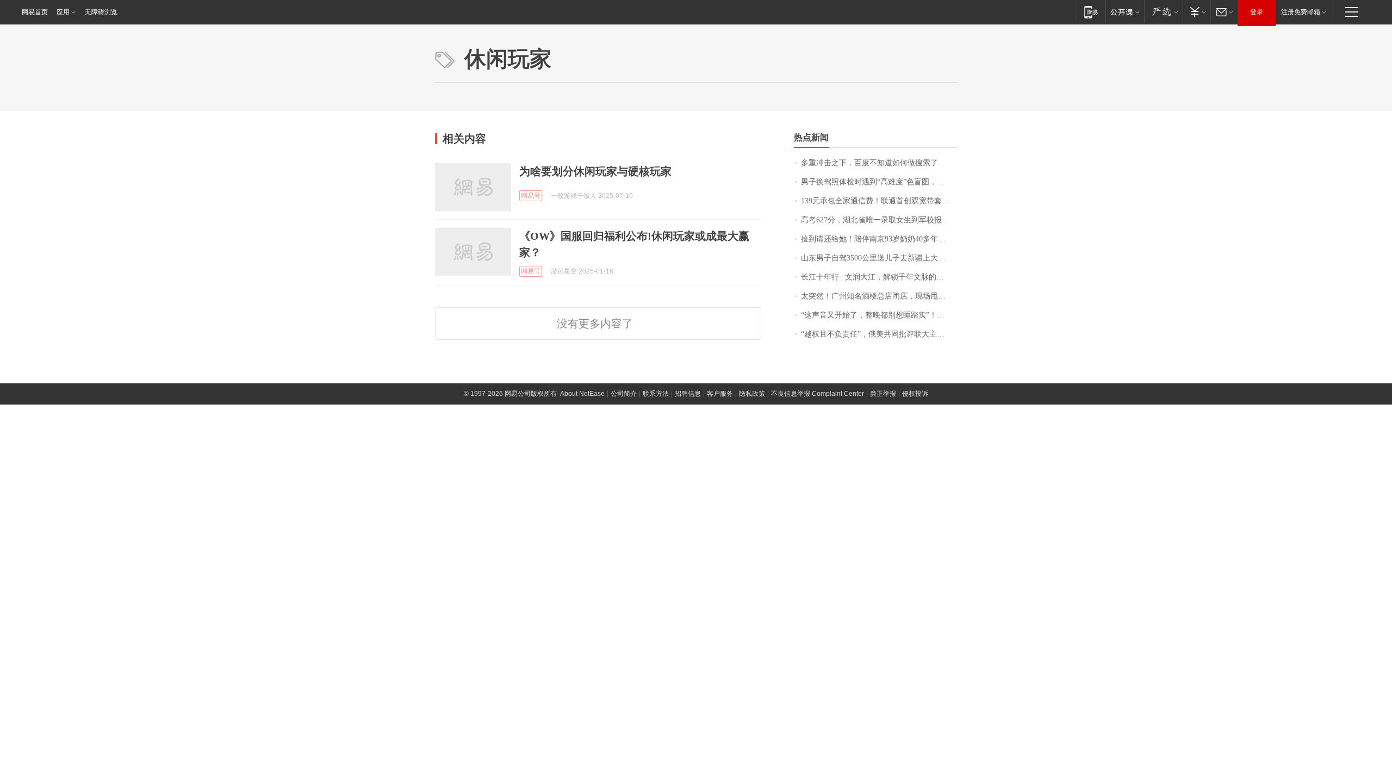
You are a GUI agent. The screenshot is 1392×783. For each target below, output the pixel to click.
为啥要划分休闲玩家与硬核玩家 (595, 171)
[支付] (1196, 11)
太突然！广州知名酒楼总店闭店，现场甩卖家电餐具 (879, 296)
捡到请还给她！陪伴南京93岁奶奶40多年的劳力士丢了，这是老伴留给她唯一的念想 (879, 239)
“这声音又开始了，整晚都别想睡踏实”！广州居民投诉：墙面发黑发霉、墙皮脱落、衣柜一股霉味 (879, 315)
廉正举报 (883, 393)
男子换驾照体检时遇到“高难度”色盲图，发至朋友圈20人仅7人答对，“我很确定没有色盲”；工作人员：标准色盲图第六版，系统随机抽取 (879, 182)
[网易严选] (1163, 11)
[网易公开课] (1124, 11)
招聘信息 (688, 393)
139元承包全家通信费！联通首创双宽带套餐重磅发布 (879, 201)
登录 (1256, 12)
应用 (63, 12)
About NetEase (582, 393)
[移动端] (1091, 11)
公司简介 (624, 393)
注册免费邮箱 (1300, 12)
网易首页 (35, 12)
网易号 (530, 196)
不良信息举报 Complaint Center (817, 393)
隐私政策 (752, 393)
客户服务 (720, 393)
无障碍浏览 (101, 12)
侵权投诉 (915, 393)
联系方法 (656, 393)
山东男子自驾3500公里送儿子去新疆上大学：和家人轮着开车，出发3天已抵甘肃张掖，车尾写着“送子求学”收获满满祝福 (879, 258)
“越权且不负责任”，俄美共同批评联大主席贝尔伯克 (879, 334)
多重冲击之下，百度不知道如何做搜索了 (869, 163)
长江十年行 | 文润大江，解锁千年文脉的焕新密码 (879, 277)
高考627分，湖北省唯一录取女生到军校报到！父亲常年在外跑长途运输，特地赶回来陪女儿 (879, 220)
